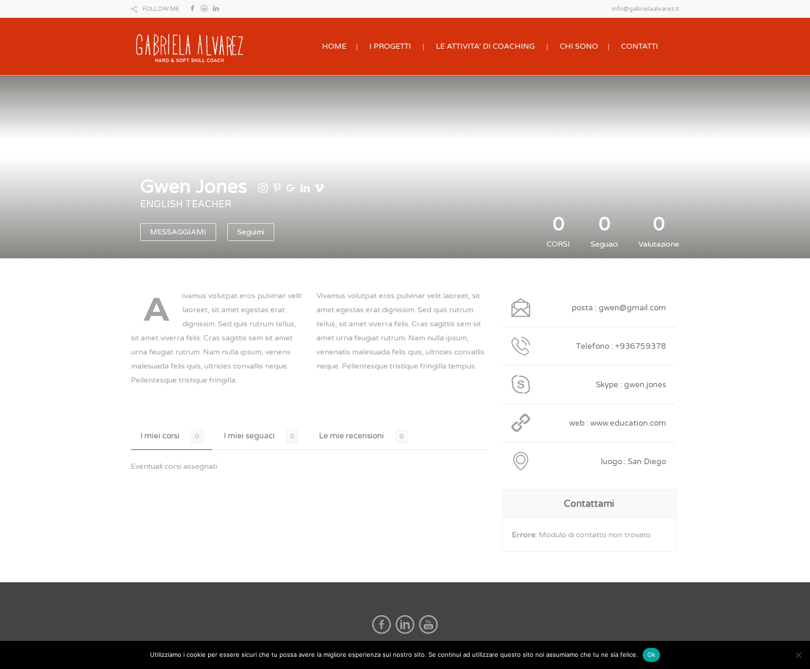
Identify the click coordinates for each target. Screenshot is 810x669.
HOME (334, 46)
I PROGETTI (390, 46)
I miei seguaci (249, 436)
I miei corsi (160, 436)
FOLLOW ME (161, 9)
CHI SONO (579, 46)
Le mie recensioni (351, 436)
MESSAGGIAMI (178, 232)
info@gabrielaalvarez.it (645, 9)
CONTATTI (639, 46)
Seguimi (250, 232)
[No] (798, 655)
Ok (651, 654)
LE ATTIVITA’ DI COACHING (485, 46)
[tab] (171, 435)
